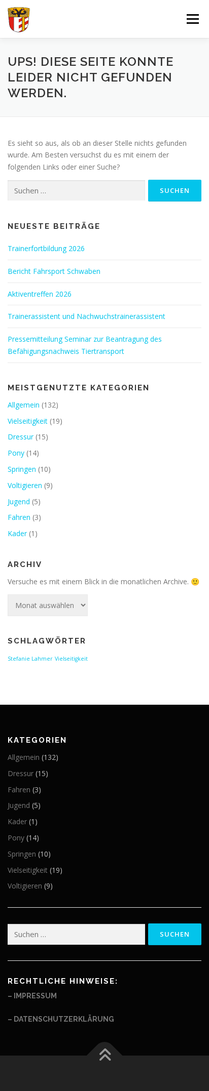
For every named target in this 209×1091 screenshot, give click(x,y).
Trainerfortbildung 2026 (46, 248)
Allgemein (24, 405)
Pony (16, 453)
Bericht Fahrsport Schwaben (54, 271)
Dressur (20, 436)
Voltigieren (25, 485)
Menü (192, 19)
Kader (17, 533)
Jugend (19, 501)
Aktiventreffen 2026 (40, 294)
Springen (22, 469)
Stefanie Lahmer (30, 658)
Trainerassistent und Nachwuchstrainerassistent (86, 316)
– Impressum (32, 996)
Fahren (19, 517)
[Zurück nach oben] (105, 1055)
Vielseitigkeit (28, 421)
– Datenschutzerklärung (61, 1019)
